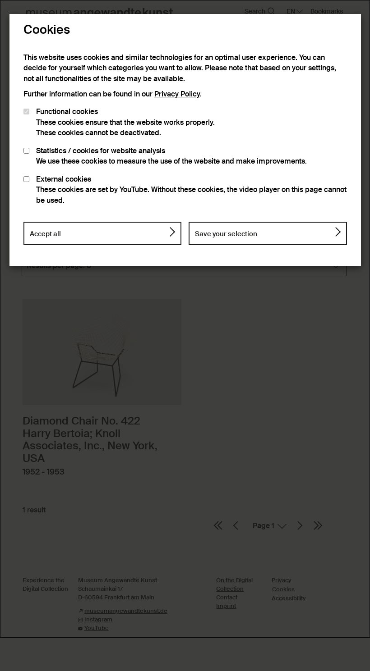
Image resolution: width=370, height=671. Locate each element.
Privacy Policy (177, 94)
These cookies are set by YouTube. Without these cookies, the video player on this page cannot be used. (191, 190)
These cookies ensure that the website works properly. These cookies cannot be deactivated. (125, 122)
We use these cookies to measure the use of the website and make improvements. (171, 156)
